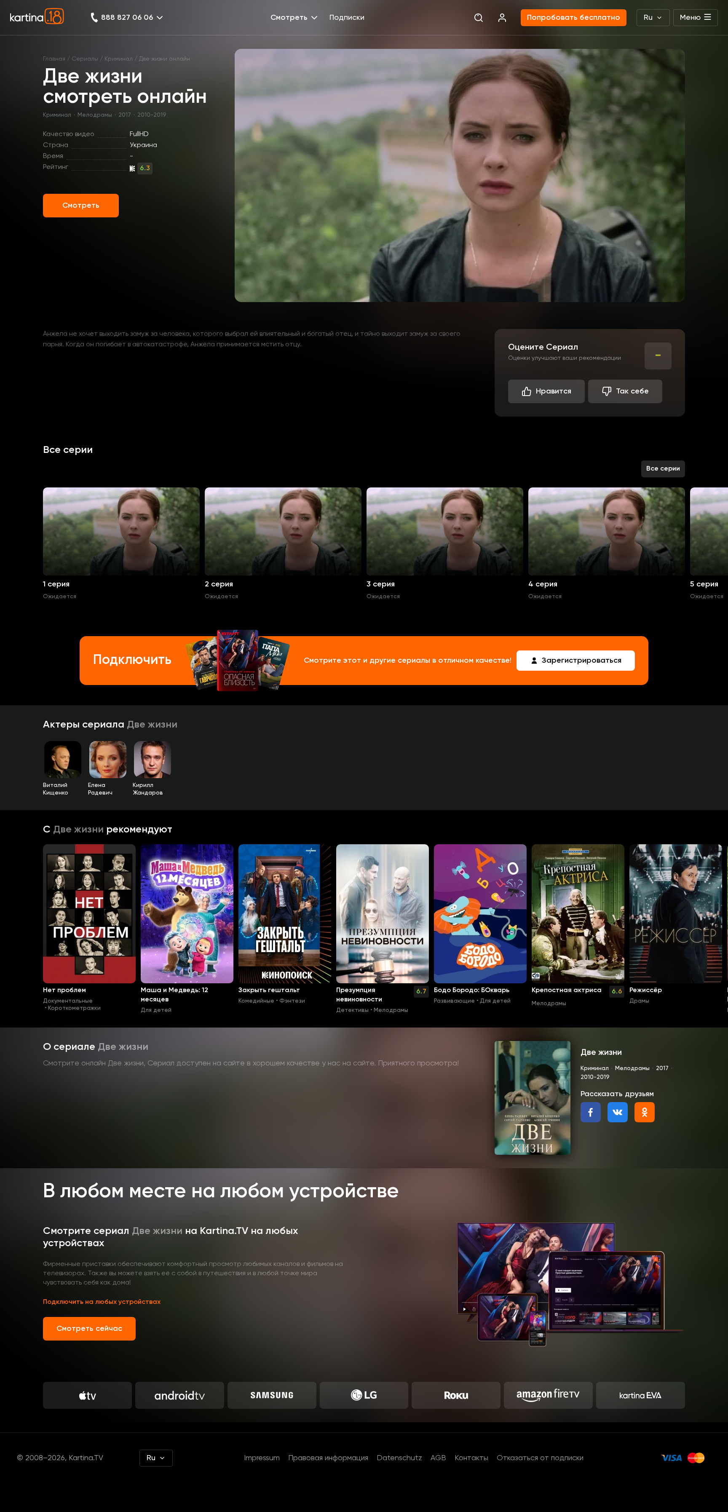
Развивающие (454, 1001)
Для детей (156, 1010)
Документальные (68, 1001)
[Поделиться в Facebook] (591, 1112)
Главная (54, 59)
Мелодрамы (95, 115)
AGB (438, 1458)
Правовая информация (328, 1458)
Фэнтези (292, 1001)
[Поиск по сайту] (478, 17)
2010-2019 (151, 115)
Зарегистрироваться (581, 660)
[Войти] (502, 17)
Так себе (632, 391)
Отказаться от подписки (540, 1458)
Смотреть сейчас (89, 1329)
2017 (124, 115)
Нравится (553, 391)
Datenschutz (399, 1458)
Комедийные (256, 1001)
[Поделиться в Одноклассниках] (644, 1112)
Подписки (346, 17)
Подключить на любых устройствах (102, 1302)
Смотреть (80, 205)
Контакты (471, 1458)
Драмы (639, 1001)
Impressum (262, 1458)
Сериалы (85, 59)
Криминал (118, 59)
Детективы (352, 1010)
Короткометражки (74, 1008)
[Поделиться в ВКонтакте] (618, 1112)
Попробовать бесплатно (573, 17)
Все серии (663, 469)
